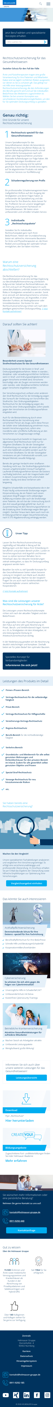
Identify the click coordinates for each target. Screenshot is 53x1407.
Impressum (26, 1365)
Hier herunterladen (19, 1120)
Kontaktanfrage (26, 1230)
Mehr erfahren (16, 1161)
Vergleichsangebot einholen (26, 883)
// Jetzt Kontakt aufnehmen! (15, 591)
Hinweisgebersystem (26, 1361)
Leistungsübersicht (26, 1077)
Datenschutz (26, 1356)
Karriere (27, 1351)
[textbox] (26, 42)
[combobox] (26, 42)
